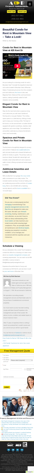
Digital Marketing (16, 470)
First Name (5, 355)
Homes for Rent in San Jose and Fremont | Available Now (14, 422)
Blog (9, 462)
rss (9, 450)
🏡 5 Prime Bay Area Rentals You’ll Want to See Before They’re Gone (17, 427)
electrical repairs (23, 228)
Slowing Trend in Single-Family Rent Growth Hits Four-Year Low (16, 437)
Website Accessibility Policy (19, 462)
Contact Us (30, 460)
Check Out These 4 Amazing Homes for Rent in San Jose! (14, 439)
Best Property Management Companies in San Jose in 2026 (15, 421)
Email (4, 365)
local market (9, 221)
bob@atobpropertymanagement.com (14, 335)
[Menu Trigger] (29, 3)
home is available (22, 188)
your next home (8, 271)
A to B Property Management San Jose (17, 5)
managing (8, 204)
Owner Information (27, 457)
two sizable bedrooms (23, 150)
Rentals (24, 460)
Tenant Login (27, 459)
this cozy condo (25, 176)
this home (18, 92)
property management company (18, 255)
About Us (12, 457)
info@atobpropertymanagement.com (17, 22)
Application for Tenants (8, 460)
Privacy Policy (5, 457)
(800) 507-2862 (17, 15)
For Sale (18, 460)
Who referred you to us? (5, 360)
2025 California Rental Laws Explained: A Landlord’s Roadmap (16, 432)
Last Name (5, 357)
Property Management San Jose (23, 456)
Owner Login (7, 459)
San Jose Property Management (11, 455)
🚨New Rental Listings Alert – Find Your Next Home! (13, 434)
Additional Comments (8, 377)
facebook (18, 333)
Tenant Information (17, 459)
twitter (13, 450)
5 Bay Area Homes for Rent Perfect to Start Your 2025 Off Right (16, 435)
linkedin (22, 450)
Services (18, 457)
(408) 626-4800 (17, 19)
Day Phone (5, 369)
